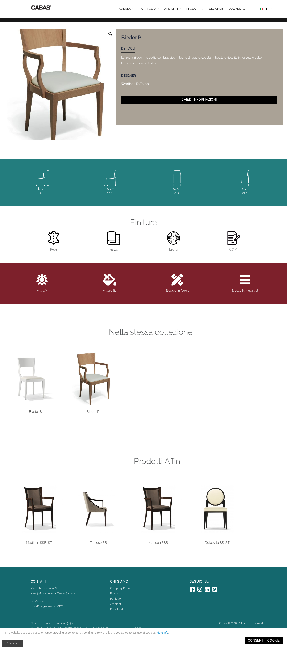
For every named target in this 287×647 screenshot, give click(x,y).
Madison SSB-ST (39, 543)
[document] (144, 637)
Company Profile (120, 588)
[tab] (131, 49)
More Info (162, 632)
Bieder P (93, 412)
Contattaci (12, 643)
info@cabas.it (39, 601)
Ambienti (116, 603)
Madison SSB (158, 543)
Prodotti (115, 593)
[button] (266, 9)
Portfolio (115, 598)
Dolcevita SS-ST (217, 543)
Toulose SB (98, 543)
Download (116, 609)
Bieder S (35, 412)
